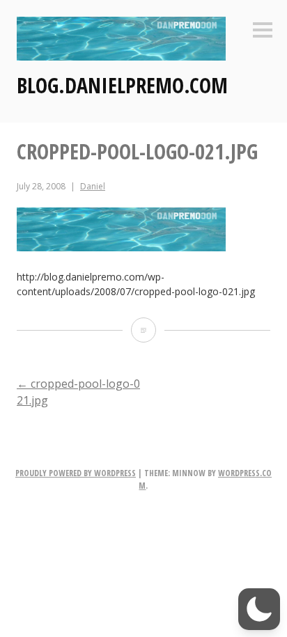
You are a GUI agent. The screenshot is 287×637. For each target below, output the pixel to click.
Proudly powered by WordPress (75, 473)
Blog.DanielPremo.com (122, 85)
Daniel (92, 186)
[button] (259, 609)
